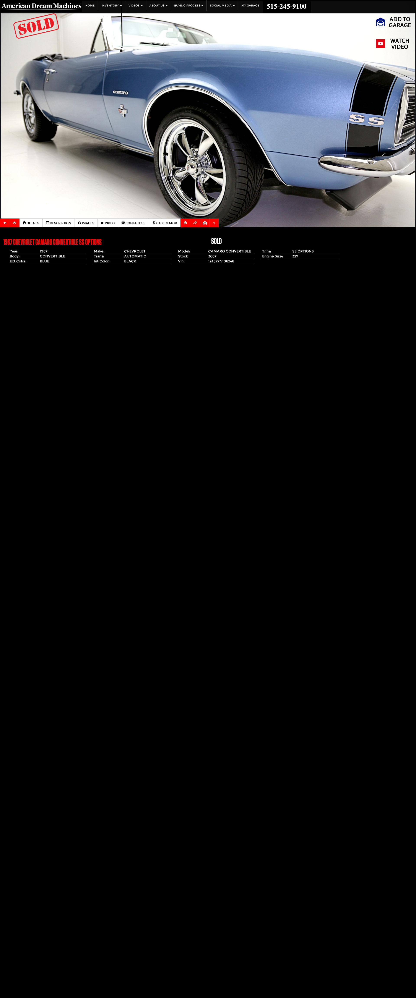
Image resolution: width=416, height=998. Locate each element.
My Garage (250, 5)
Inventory (110, 5)
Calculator (166, 223)
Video (109, 223)
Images (87, 223)
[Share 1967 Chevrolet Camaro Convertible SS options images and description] (195, 222)
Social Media (221, 5)
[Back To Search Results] (5, 222)
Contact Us (135, 223)
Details (32, 223)
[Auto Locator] (15, 222)
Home (90, 5)
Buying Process (187, 5)
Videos (134, 5)
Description (60, 223)
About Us (157, 5)
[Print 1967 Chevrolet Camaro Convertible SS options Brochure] (185, 222)
